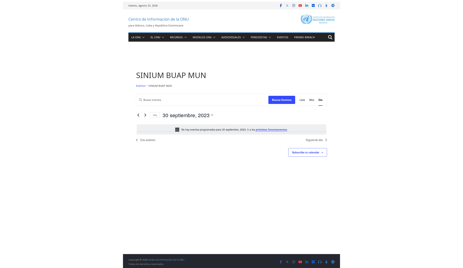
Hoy (155, 114)
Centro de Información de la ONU (158, 19)
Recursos (176, 37)
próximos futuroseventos (271, 129)
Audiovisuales (231, 37)
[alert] (231, 129)
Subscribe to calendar (305, 152)
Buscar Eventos (282, 100)
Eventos (282, 37)
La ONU (136, 37)
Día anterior (147, 140)
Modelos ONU (202, 37)
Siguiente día (314, 140)
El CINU (155, 37)
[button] (143, 37)
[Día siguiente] (145, 115)
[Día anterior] (138, 115)
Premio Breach (304, 37)
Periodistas (259, 37)
